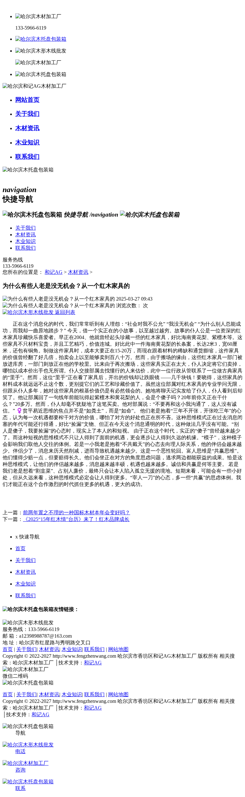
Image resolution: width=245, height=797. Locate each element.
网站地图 (118, 649)
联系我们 (25, 595)
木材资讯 (78, 272)
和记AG (54, 272)
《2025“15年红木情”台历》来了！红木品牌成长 (76, 519)
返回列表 (64, 312)
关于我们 (25, 560)
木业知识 (25, 583)
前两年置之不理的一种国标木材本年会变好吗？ (76, 512)
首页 (20, 548)
